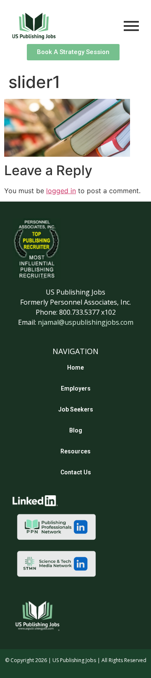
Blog (75, 430)
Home (75, 367)
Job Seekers (75, 409)
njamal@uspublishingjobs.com (85, 322)
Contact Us (75, 472)
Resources (75, 451)
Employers (76, 388)
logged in (61, 190)
